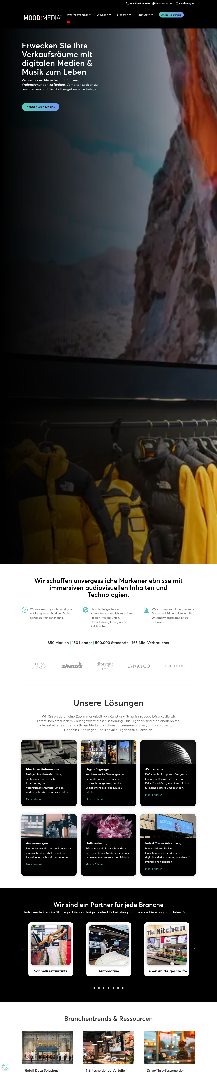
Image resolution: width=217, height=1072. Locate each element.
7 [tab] (123, 988)
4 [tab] (108, 988)
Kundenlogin (186, 3)
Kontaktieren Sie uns (41, 107)
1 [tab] (94, 988)
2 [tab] (99, 988)
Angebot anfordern (171, 14)
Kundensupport (164, 3)
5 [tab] (113, 988)
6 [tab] (118, 988)
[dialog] (5, 1066)
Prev (22, 949)
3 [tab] (104, 988)
